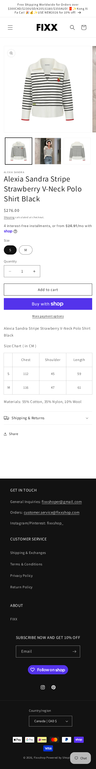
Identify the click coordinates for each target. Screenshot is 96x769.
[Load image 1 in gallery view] (18, 151)
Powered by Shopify (59, 757)
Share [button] (13, 433)
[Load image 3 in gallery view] (77, 151)
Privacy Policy (21, 575)
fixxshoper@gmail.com (62, 501)
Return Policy (21, 587)
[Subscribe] (74, 652)
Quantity (10, 261)
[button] (10, 27)
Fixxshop (40, 757)
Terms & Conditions (26, 564)
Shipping (9, 217)
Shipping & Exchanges (28, 552)
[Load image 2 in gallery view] (48, 151)
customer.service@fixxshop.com (51, 512)
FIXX (13, 619)
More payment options (48, 316)
